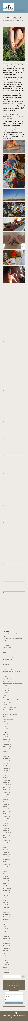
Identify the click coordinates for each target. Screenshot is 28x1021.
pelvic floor (5, 692)
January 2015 (6, 969)
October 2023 (6, 768)
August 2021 (6, 794)
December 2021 (7, 785)
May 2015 (5, 960)
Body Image (18, 20)
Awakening (5, 636)
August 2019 (6, 842)
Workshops (6, 728)
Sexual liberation (7, 712)
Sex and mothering (8, 709)
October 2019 (6, 837)
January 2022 (6, 782)
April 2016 (5, 933)
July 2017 (5, 897)
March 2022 (6, 777)
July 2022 (5, 773)
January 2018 (6, 883)
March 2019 (6, 852)
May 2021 (5, 801)
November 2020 (7, 811)
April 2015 (5, 962)
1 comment (9, 118)
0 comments (16, 22)
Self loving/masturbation (9, 707)
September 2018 (7, 864)
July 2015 (5, 955)
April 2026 (5, 737)
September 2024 (7, 761)
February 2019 (6, 854)
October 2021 (6, 789)
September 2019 (7, 840)
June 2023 (5, 770)
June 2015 (5, 957)
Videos (4, 721)
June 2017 (5, 900)
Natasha (6, 20)
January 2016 (6, 941)
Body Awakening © (8, 643)
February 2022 (6, 780)
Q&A (4, 697)
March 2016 (6, 936)
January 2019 (6, 857)
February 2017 (6, 909)
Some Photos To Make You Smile (11, 115)
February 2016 (6, 938)
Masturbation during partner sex (11, 671)
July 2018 (5, 869)
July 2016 (5, 926)
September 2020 (7, 816)
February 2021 (6, 806)
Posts (4, 118)
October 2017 (6, 890)
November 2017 (7, 888)
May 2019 (5, 849)
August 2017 (6, 895)
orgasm (5, 676)
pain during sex (7, 688)
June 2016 (5, 929)
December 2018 (7, 859)
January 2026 (6, 741)
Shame (4, 716)
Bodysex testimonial (8, 647)
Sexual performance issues (10, 714)
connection (6, 655)
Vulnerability (6, 724)
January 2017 (6, 912)
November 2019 (7, 835)
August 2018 (6, 866)
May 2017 (5, 902)
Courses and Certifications (9, 657)
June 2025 (5, 751)
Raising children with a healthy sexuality (13, 700)
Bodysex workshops (19, 116)
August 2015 (6, 953)
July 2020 (5, 821)
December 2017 (7, 885)
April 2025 (5, 753)
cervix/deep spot (7, 652)
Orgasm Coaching (7, 679)
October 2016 (6, 919)
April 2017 (5, 905)
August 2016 (6, 924)
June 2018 (5, 871)
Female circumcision (8, 662)
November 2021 (7, 787)
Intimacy (5, 667)
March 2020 (6, 825)
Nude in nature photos (9, 674)
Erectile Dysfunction (8, 659)
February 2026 (6, 739)
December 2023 (7, 765)
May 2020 (5, 823)
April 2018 (5, 876)
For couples (6, 664)
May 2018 (5, 873)
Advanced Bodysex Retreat (10, 634)
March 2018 (6, 878)
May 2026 (5, 734)
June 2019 (5, 847)
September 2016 (7, 921)
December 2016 (7, 914)
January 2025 (6, 756)
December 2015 (7, 943)
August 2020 (6, 818)
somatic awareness (8, 719)
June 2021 (5, 799)
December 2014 (7, 972)
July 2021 (5, 797)
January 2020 (6, 830)
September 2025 (7, 749)
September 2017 (7, 893)
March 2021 (6, 804)
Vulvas (4, 726)
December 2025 (7, 744)
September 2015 (7, 950)
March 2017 (6, 907)
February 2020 (6, 828)
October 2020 (6, 813)
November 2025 (7, 746)
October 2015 (6, 948)
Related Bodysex (7, 702)
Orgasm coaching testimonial (10, 681)
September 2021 (7, 792)
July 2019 (5, 845)
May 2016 (5, 931)
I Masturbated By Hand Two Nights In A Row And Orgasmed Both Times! (13, 18)
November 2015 (7, 945)
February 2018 (6, 881)
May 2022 (5, 775)
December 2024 (7, 758)
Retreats (5, 704)
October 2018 (6, 861)
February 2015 (6, 967)
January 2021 (6, 809)
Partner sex (6, 690)
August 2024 (6, 763)
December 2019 (7, 833)
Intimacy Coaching (7, 669)
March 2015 (6, 965)
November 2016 (7, 917)
